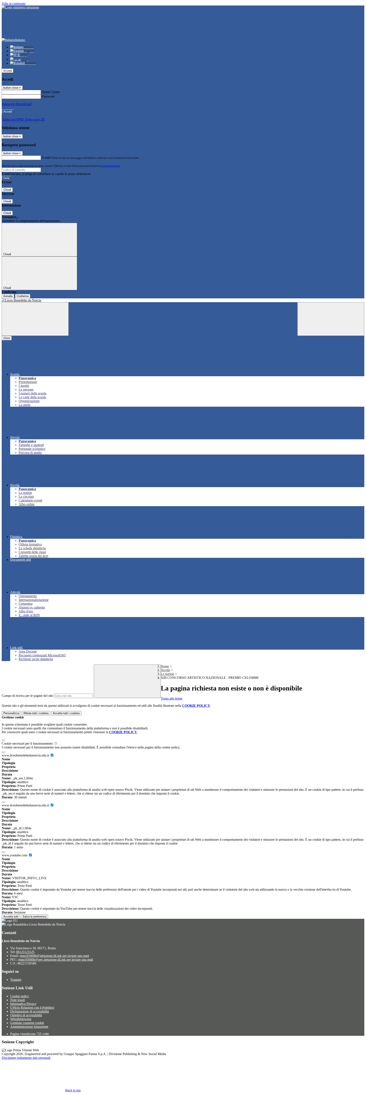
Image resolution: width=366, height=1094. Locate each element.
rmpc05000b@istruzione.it (54, 956)
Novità (165, 670)
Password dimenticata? (17, 104)
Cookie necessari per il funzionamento (28, 743)
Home (165, 666)
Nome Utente (51, 92)
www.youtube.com (15, 855)
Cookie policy (19, 996)
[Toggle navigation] (35, 319)
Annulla (7, 296)
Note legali (17, 1000)
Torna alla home (171, 698)
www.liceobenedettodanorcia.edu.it (26, 755)
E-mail (46, 157)
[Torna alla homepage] (183, 300)
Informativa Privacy (23, 1004)
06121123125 (25, 952)
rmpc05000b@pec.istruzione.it (55, 959)
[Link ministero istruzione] (20, 7)
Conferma (23, 296)
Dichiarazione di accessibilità (29, 1011)
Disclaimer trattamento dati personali (26, 1058)
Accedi (7, 70)
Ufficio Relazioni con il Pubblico (32, 1007)
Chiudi (7, 189)
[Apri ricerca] (330, 319)
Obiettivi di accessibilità (26, 1015)
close (6, 338)
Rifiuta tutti (36, 713)
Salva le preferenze (34, 916)
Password (48, 96)
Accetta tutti (66, 713)
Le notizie (167, 674)
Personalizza (11, 713)
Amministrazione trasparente (29, 1026)
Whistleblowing (20, 1019)
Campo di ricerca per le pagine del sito (27, 695)
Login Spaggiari (110, 165)
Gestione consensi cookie (27, 1023)
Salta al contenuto (13, 3)
